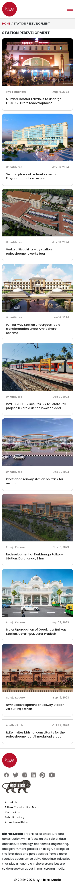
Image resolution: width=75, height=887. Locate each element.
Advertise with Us (16, 822)
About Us (11, 802)
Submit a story (14, 817)
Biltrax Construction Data (22, 807)
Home (6, 23)
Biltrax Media (50, 879)
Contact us (12, 812)
